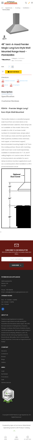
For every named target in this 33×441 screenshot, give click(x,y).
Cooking (17, 8)
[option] (16, 23)
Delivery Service (6, 382)
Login (2, 371)
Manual (6, 85)
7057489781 (9, 290)
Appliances (8, 8)
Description (6, 92)
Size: (2, 67)
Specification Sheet (23, 80)
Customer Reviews (10, 101)
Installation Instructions (10, 80)
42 (9, 66)
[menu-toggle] (2, 3)
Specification (7, 96)
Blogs (3, 359)
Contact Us (4, 354)
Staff (2, 380)
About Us (4, 351)
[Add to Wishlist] (2, 71)
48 (12, 66)
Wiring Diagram (16, 85)
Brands (3, 356)
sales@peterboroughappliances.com (16, 292)
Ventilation (26, 8)
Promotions (4, 377)
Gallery (3, 362)
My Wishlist (4, 374)
